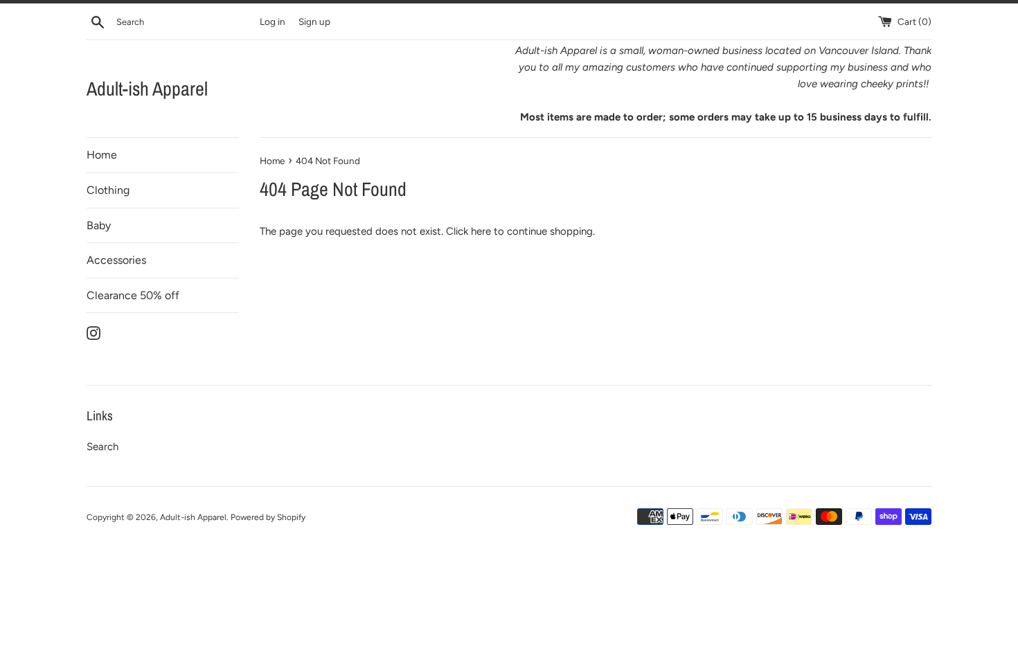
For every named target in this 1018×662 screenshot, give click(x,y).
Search (102, 446)
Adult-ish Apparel (147, 88)
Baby (99, 225)
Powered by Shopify (268, 517)
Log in (272, 21)
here (481, 231)
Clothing (108, 190)
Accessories (116, 260)
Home (102, 154)
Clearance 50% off (133, 295)
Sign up (314, 21)
